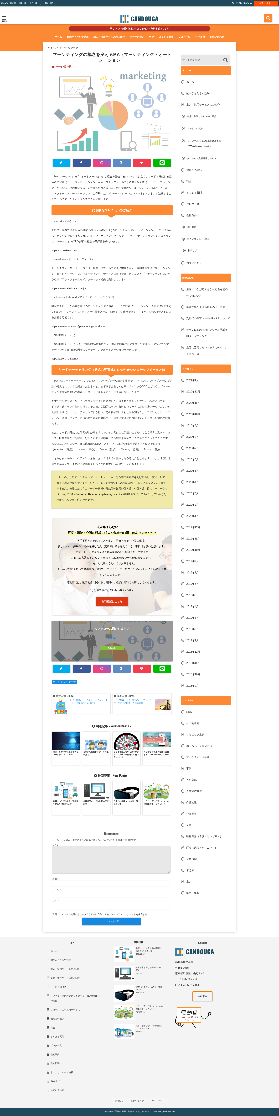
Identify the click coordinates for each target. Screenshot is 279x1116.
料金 (151, 36)
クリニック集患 (195, 734)
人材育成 (191, 779)
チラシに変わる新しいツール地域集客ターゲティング (207, 333)
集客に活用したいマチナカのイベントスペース (207, 350)
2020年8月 (192, 436)
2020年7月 (192, 448)
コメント (56, 844)
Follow (112, 637)
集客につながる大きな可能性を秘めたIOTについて (207, 292)
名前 (55, 879)
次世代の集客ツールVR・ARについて (208, 318)
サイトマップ (158, 1101)
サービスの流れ (195, 128)
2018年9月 (192, 685)
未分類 (190, 870)
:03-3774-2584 (243, 3)
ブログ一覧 (184, 36)
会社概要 (191, 227)
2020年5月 (192, 470)
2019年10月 (193, 550)
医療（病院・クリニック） (201, 847)
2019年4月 (192, 606)
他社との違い (137, 36)
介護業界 (191, 813)
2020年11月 (193, 403)
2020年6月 (192, 459)
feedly (113, 648)
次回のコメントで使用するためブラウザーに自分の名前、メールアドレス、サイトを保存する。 (101, 914)
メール (56, 890)
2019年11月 (193, 538)
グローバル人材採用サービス (202, 158)
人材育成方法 (194, 791)
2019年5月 (192, 595)
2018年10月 (193, 674)
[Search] (225, 60)
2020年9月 (192, 425)
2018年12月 (193, 651)
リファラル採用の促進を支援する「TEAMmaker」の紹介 (204, 143)
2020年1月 (192, 516)
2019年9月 (192, 561)
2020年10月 (193, 414)
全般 (188, 825)
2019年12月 (193, 527)
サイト (55, 900)
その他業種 (192, 723)
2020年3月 (192, 493)
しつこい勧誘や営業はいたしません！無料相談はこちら (140, 28)
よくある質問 (166, 36)
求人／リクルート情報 (198, 239)
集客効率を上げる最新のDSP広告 (205, 307)
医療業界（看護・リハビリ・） (204, 836)
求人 (188, 881)
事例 (188, 768)
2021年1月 (192, 380)
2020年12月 (193, 391)
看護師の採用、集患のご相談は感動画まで (132, 1111)
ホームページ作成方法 (199, 746)
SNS (189, 712)
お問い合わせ (266, 3)
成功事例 (191, 859)
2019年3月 (192, 617)
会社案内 (200, 36)
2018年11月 (193, 663)
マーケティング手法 (64, 682)
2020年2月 (192, 504)
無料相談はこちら (112, 601)
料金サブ (192, 250)
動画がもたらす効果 (78, 36)
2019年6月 (192, 583)
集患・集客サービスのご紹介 (202, 116)
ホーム (58, 36)
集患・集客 (192, 893)
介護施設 (191, 802)
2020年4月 (192, 482)
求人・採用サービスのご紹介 (109, 36)
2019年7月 (192, 572)
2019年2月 (192, 629)
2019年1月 (192, 640)
